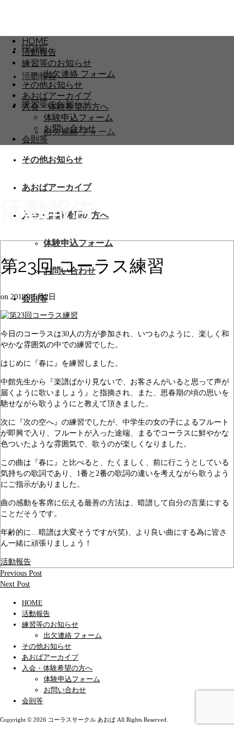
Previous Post (21, 573)
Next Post (15, 584)
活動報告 (16, 562)
